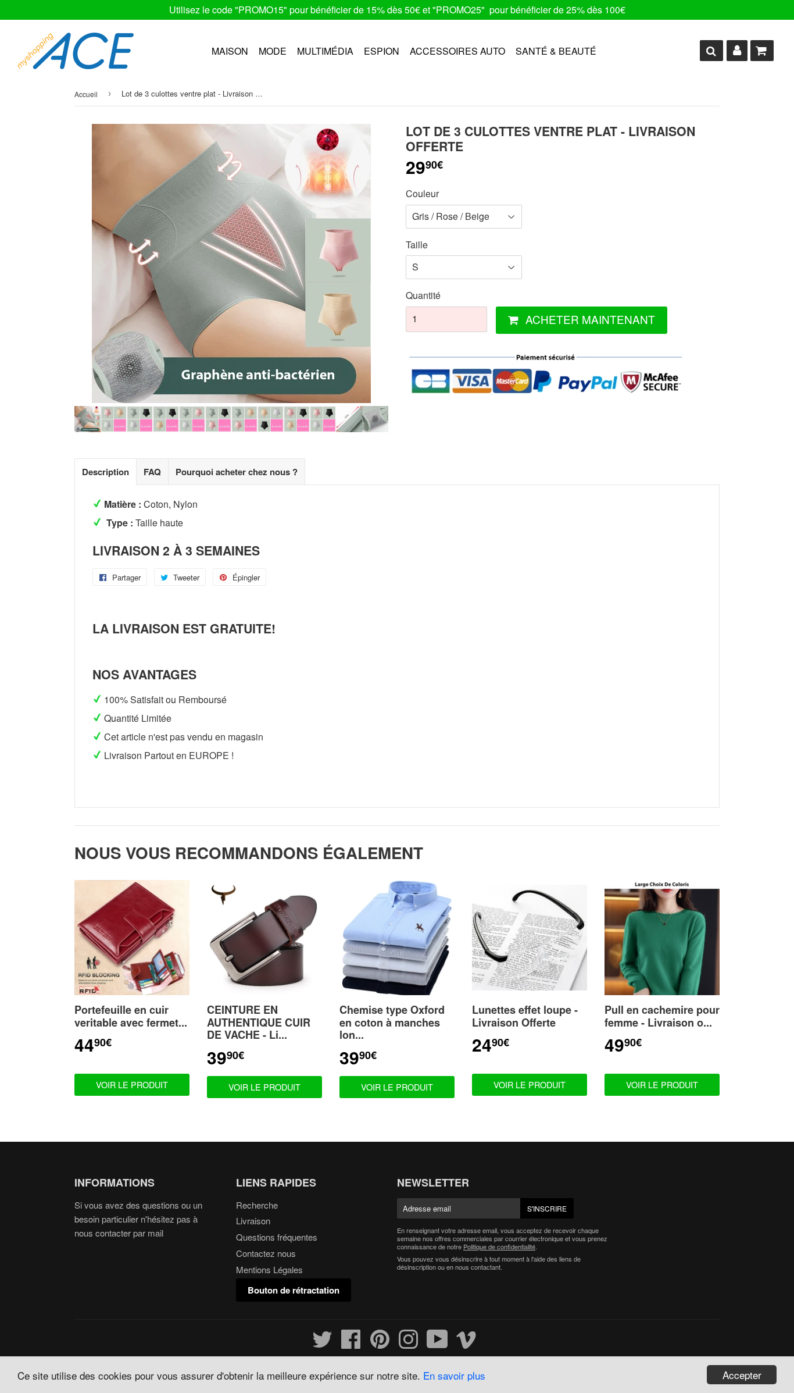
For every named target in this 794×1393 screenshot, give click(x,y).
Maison (230, 51)
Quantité (423, 295)
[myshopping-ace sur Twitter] (322, 1344)
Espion (381, 51)
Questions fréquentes (276, 1237)
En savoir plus (454, 1375)
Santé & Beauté (556, 51)
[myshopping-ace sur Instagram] (408, 1344)
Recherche (257, 1205)
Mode (273, 51)
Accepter (742, 1374)
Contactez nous (266, 1253)
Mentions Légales (269, 1269)
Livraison (253, 1220)
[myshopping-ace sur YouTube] (437, 1344)
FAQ (152, 471)
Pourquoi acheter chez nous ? (237, 471)
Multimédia (325, 51)
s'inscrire (547, 1208)
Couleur (422, 193)
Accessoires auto (457, 51)
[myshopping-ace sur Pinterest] (380, 1344)
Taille (417, 244)
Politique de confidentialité (499, 1246)
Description (105, 471)
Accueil (86, 94)
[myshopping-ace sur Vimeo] (466, 1344)
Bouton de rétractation (293, 1290)
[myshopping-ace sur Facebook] (351, 1344)
